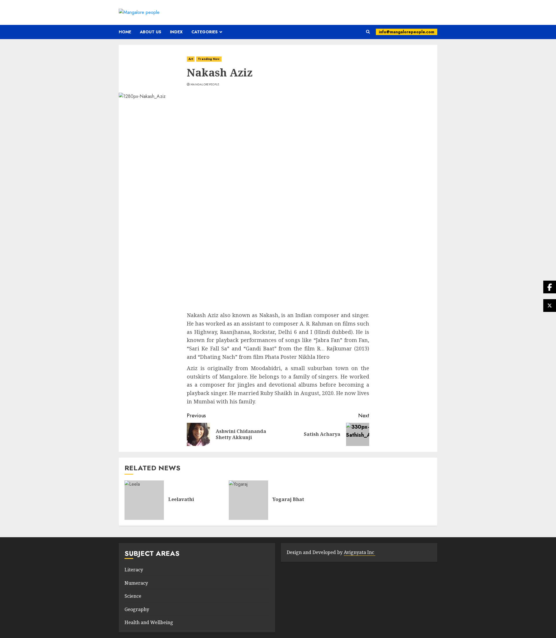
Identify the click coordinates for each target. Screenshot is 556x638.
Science (133, 596)
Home (125, 32)
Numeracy (136, 583)
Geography (137, 609)
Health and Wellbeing (149, 622)
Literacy (134, 569)
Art (191, 59)
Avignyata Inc (359, 552)
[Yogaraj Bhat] (248, 500)
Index (176, 32)
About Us (150, 32)
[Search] (368, 31)
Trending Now (209, 59)
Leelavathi (181, 499)
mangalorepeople (205, 85)
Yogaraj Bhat (288, 499)
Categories (204, 32)
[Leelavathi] (144, 500)
